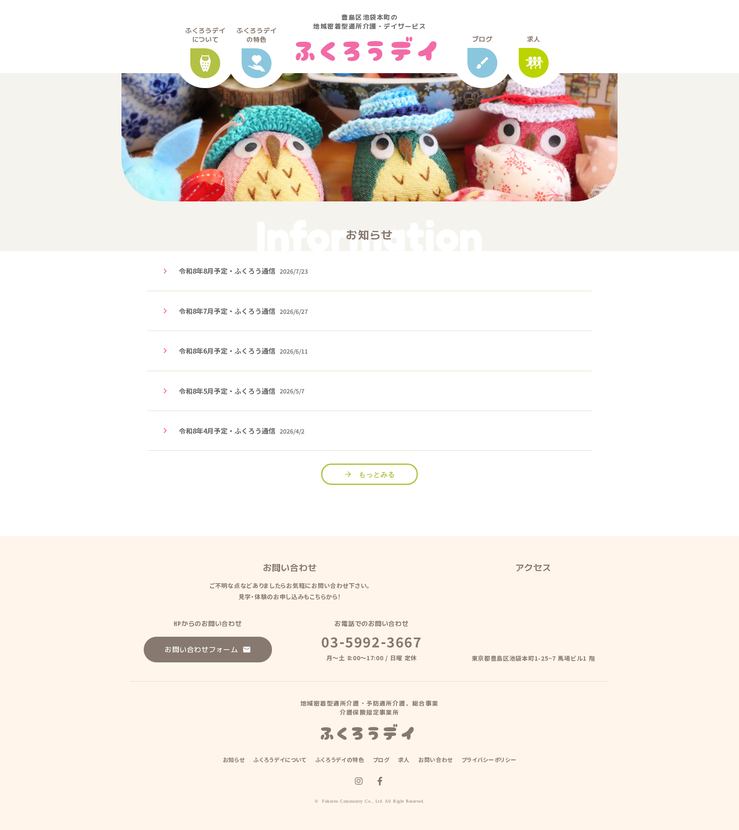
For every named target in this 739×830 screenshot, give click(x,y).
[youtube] (359, 781)
